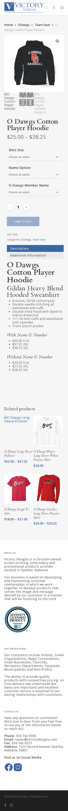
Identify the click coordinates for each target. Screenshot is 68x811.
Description (19, 248)
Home (8, 25)
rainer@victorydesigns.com (36, 739)
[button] (62, 7)
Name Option (20, 167)
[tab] (35, 248)
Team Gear (42, 25)
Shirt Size (16, 150)
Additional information (28, 255)
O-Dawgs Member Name (29, 185)
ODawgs (24, 25)
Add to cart (23, 221)
